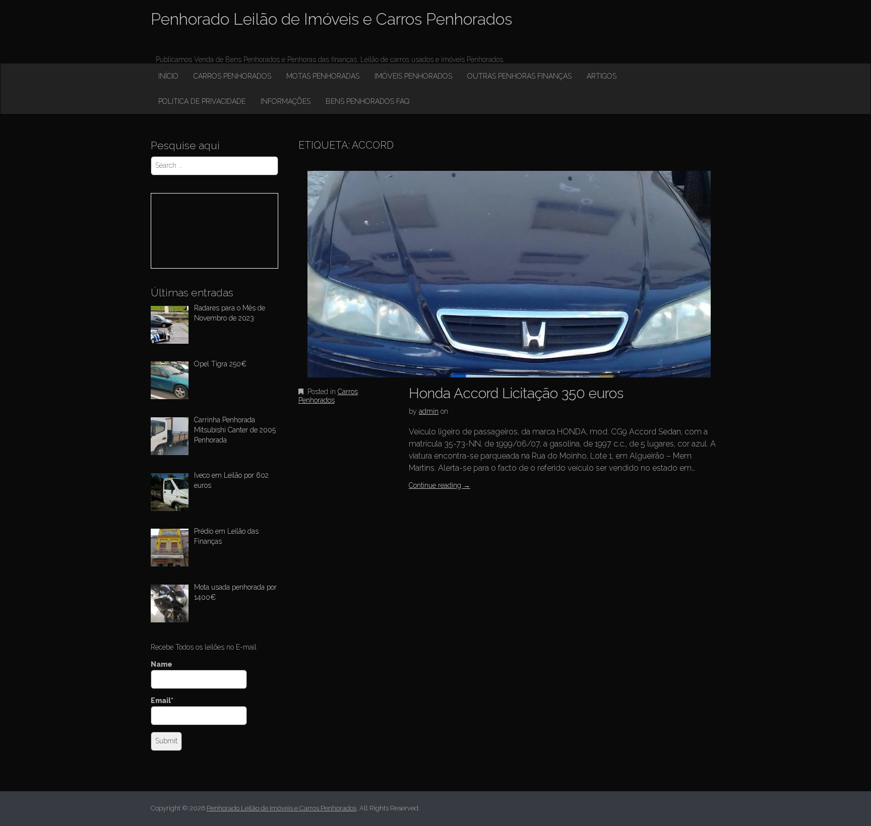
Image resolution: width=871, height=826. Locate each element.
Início (168, 76)
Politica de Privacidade (201, 101)
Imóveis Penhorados (413, 76)
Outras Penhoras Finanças (519, 76)
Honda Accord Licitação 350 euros (516, 393)
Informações (285, 101)
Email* (162, 700)
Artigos (601, 76)
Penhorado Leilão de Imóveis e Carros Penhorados (331, 19)
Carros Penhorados (232, 76)
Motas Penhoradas (322, 76)
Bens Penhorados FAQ (367, 101)
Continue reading (439, 485)
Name (161, 664)
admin (429, 411)
